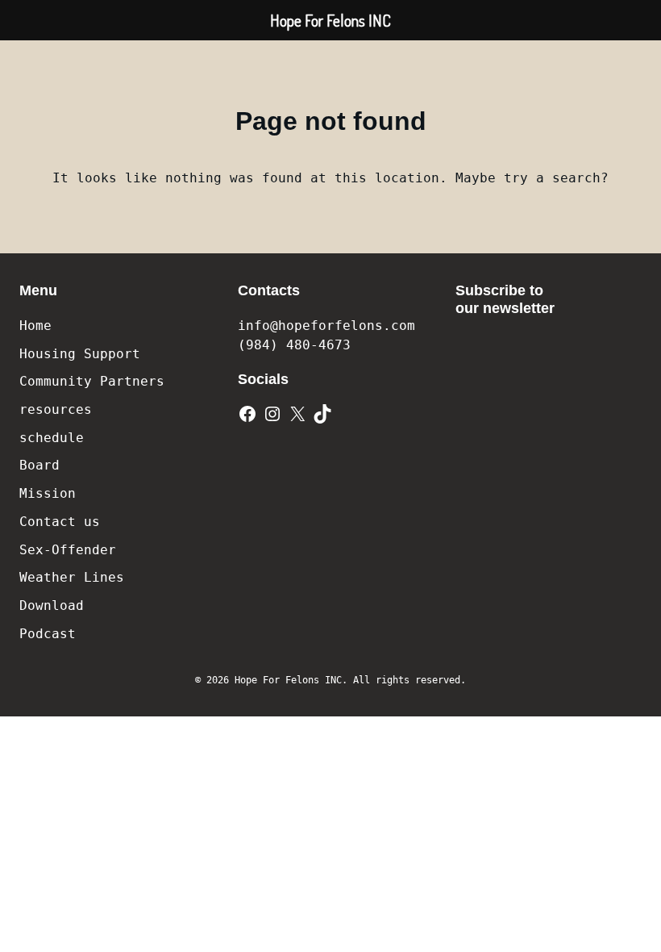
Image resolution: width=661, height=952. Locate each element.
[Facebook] (247, 414)
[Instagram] (272, 414)
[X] (297, 414)
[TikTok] (322, 414)
